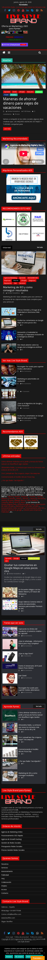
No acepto (19, 957)
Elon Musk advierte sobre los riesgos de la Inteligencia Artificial (29, 346)
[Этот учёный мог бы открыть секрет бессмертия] (10, 736)
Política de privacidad (22, 937)
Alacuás (25, 498)
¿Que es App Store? (25, 653)
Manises (4, 498)
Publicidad (5, 512)
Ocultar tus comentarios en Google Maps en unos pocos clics (30, 321)
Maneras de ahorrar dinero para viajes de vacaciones (20, 103)
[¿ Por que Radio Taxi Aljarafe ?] (10, 760)
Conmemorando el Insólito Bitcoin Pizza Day (18, 477)
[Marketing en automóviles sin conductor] (9, 378)
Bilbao (11, 502)
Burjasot (24, 496)
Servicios (22, 283)
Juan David (22, 675)
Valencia (11, 496)
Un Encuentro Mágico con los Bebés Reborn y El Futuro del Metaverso (29, 591)
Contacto (4, 893)
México (17, 502)
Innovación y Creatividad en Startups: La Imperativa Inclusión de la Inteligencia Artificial (30, 334)
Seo (15, 283)
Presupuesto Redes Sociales (11, 846)
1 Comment (25, 391)
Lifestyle (22, 92)
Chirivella (11, 498)
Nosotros (4, 864)
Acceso (4, 889)
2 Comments (27, 656)
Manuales (30, 92)
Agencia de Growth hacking (11, 839)
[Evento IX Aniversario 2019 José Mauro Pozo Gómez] (10, 665)
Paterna (40, 496)
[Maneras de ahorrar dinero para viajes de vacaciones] (23, 65)
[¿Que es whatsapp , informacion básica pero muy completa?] (10, 640)
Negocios (32, 280)
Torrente (32, 496)
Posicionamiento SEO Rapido (12, 835)
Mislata (17, 496)
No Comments (26, 371)
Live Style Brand (23, 941)
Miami (23, 502)
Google (16, 558)
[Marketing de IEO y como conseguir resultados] (23, 252)
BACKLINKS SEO (33, 278)
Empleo (4, 886)
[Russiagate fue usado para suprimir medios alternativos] (9, 365)
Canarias (4, 502)
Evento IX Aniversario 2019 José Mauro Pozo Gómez (30, 667)
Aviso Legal (9, 937)
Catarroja (33, 498)
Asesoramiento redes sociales (12, 508)
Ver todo (40, 247)
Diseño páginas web (8, 504)
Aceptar (9, 957)
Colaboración (6, 882)
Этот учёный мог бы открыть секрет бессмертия (20, 473)
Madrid (4, 500)
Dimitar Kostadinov (13, 111)
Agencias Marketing (10, 278)
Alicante (10, 500)
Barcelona (41, 498)
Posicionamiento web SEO (34, 508)
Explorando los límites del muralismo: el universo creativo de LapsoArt (30, 631)
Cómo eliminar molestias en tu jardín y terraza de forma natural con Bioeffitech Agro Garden (30, 714)
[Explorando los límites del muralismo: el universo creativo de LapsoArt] (10, 628)
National (39, 92)
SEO (6, 561)
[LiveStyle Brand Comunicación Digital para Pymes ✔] (4, 52)
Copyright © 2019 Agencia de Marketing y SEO (19, 939)
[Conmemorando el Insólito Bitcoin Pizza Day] (10, 748)
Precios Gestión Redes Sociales (13, 850)
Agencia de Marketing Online (11, 832)
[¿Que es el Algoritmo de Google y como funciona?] (9, 402)
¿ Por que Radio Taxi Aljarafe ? (12, 480)
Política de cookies (36, 937)
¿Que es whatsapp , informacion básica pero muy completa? (30, 642)
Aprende (7, 92)
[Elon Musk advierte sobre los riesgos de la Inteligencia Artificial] (8, 344)
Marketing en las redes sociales (27, 506)
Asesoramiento (7, 871)
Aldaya (18, 498)
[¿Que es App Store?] (10, 652)
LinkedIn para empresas (32, 510)
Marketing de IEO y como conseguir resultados (18, 288)
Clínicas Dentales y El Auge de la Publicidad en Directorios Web (29, 311)
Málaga (17, 500)
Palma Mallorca (32, 500)
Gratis (15, 92)
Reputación (8, 283)
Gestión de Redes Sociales (11, 843)
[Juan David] (10, 674)
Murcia (23, 500)
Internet (15, 280)
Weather (13, 95)
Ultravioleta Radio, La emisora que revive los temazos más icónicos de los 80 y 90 (29, 727)
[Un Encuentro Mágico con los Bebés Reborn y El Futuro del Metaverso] (10, 588)
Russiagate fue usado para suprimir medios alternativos (30, 367)
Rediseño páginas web (26, 504)
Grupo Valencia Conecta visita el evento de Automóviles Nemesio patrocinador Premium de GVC (30, 605)
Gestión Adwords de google (11, 510)
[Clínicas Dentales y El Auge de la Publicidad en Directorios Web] (8, 309)
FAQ (3, 878)
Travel (6, 95)
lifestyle (17, 114)
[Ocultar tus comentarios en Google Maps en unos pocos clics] (8, 319)
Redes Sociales (34, 558)
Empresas (7, 280)
